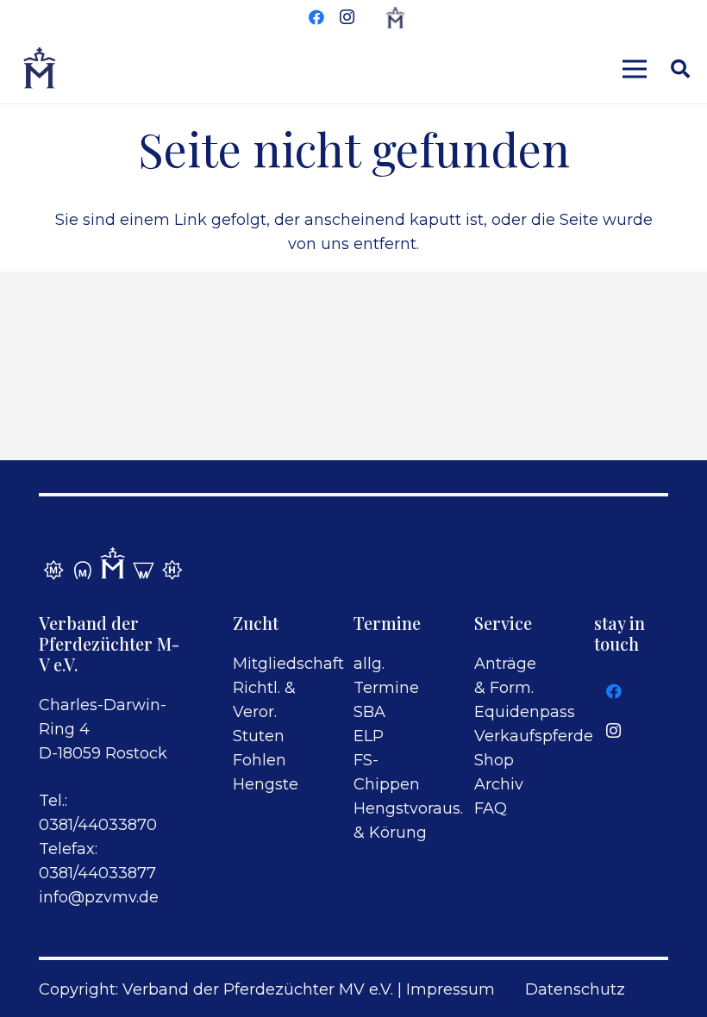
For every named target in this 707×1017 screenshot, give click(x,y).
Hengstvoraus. (408, 808)
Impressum (450, 989)
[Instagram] (347, 17)
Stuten (259, 736)
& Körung (390, 832)
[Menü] (635, 68)
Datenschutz (575, 989)
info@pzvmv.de (99, 897)
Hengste (265, 784)
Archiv (498, 784)
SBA (369, 711)
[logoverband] (40, 68)
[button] (680, 68)
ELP (369, 736)
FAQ (490, 808)
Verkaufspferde (533, 736)
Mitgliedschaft (288, 663)
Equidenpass (524, 711)
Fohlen (259, 760)
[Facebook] (316, 17)
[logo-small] (395, 17)
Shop (494, 760)
